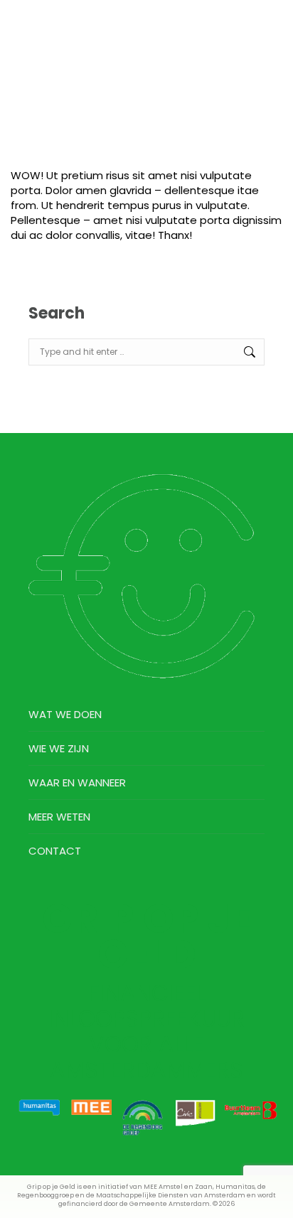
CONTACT (54, 850)
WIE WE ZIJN (58, 748)
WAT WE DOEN (65, 714)
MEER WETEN (59, 816)
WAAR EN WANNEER (77, 782)
